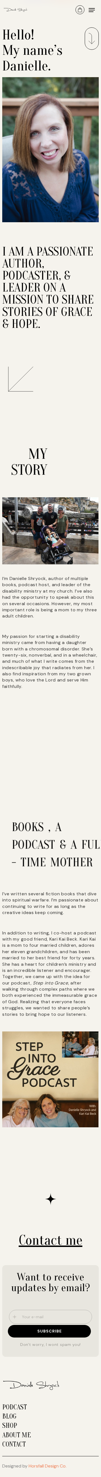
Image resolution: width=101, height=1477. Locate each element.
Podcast (14, 1407)
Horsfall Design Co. (47, 1466)
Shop (9, 1425)
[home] (17, 10)
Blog (9, 1416)
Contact (14, 1444)
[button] (79, 9)
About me (16, 1435)
